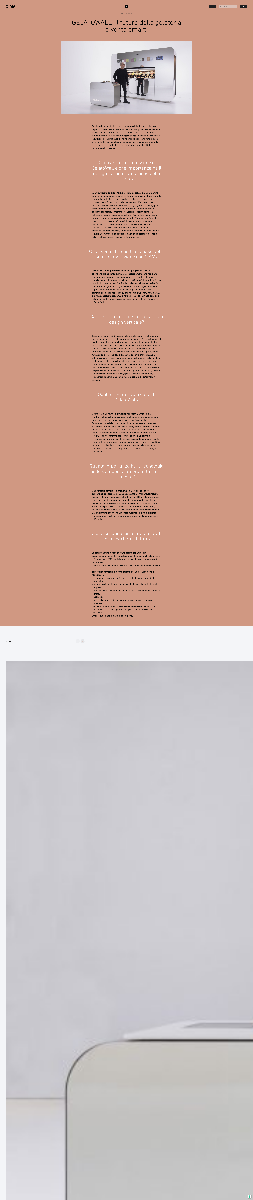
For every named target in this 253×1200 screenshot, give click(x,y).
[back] (126, 6)
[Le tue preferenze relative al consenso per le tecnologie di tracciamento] (249, 1196)
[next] (83, 641)
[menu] (243, 6)
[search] (221, 6)
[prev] (78, 641)
